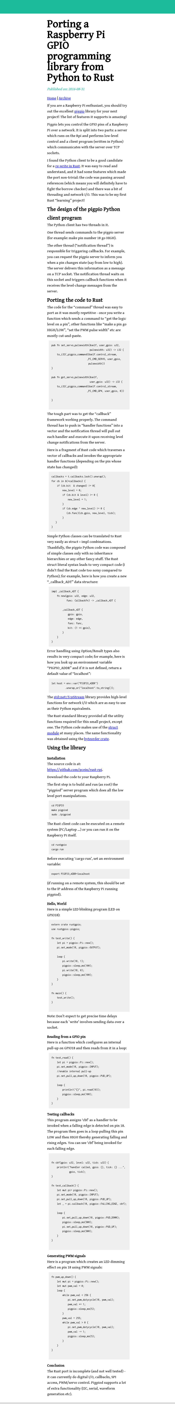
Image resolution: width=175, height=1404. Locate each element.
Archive (65, 98)
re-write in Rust (67, 166)
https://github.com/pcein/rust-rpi (74, 770)
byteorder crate (96, 739)
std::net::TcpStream (69, 697)
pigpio (79, 111)
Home (51, 98)
